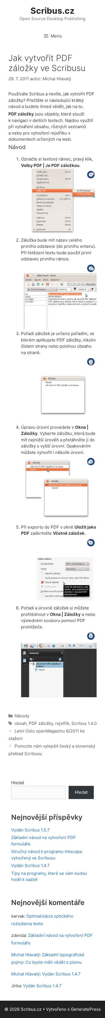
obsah (21, 723)
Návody (22, 715)
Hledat (17, 782)
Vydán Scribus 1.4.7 (30, 865)
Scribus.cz (52, 11)
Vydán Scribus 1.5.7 (30, 830)
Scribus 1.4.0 (84, 723)
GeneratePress (86, 1009)
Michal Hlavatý (25, 954)
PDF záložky (41, 723)
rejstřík (62, 723)
